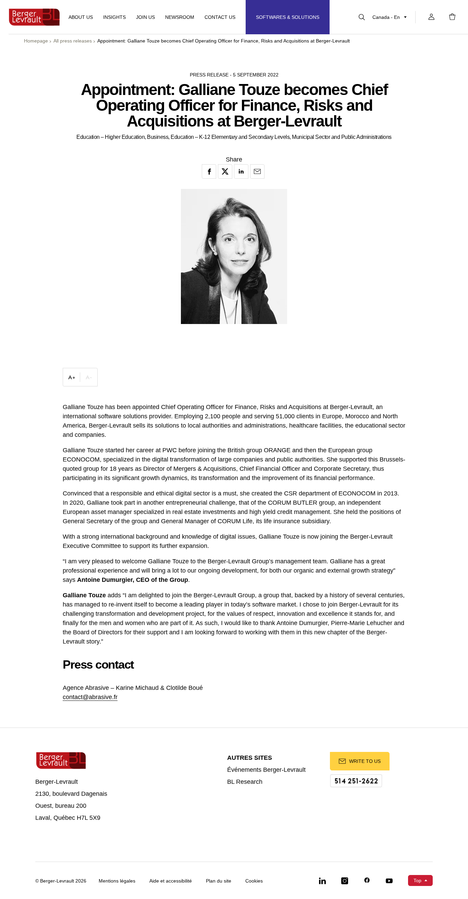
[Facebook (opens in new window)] (367, 880)
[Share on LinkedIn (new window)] (241, 171)
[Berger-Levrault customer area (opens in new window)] (431, 17)
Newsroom (179, 17)
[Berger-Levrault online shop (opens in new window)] (452, 17)
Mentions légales (117, 881)
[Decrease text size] (89, 377)
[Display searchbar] (361, 17)
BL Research (244, 782)
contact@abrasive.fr (90, 697)
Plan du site (218, 881)
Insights (114, 17)
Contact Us (220, 17)
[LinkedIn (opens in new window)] (322, 880)
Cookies (254, 881)
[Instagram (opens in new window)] (344, 880)
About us (81, 17)
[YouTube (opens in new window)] (389, 880)
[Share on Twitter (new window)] (225, 171)
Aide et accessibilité (170, 881)
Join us (145, 17)
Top (417, 880)
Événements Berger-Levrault (266, 770)
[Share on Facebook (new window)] (209, 171)
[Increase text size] (72, 377)
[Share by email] (257, 171)
